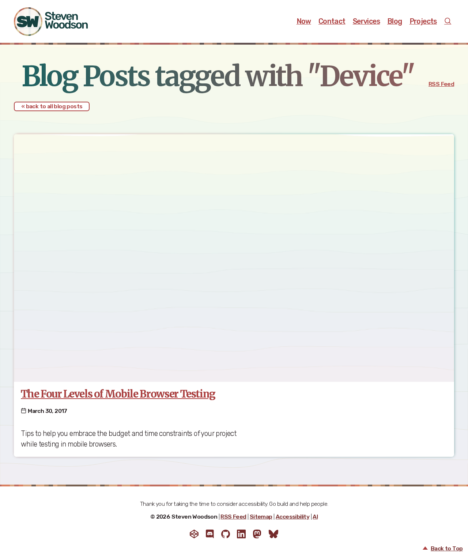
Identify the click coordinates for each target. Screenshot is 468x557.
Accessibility (292, 516)
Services (366, 21)
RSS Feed (441, 83)
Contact (332, 21)
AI (315, 516)
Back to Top (447, 548)
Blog (394, 21)
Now (304, 21)
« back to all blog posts (52, 106)
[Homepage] (58, 21)
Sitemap (261, 516)
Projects (423, 21)
